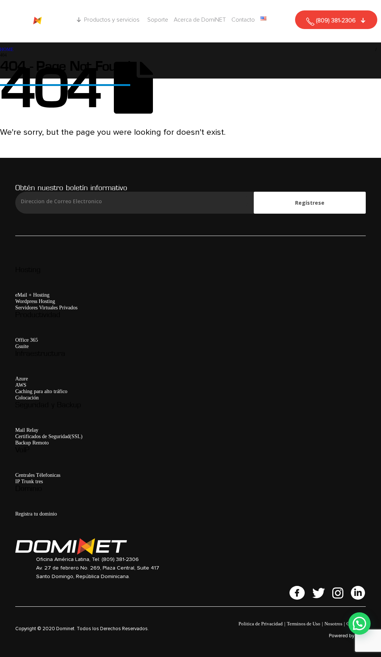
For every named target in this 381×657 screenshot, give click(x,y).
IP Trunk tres (29, 481)
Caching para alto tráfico (41, 391)
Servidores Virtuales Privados (46, 307)
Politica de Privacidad (260, 623)
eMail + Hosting (32, 295)
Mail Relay (26, 430)
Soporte (157, 20)
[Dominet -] (35, 21)
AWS (20, 385)
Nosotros (333, 623)
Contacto (243, 20)
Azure (21, 379)
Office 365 (26, 340)
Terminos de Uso (303, 623)
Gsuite (22, 346)
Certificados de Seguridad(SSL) (49, 436)
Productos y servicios (112, 20)
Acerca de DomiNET (200, 20)
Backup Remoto (32, 443)
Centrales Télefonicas (37, 475)
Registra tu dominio (36, 514)
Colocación (27, 398)
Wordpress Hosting (35, 301)
